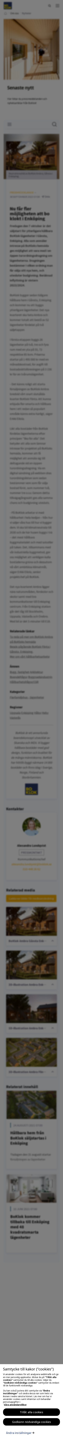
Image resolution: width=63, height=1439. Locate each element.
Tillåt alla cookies (31, 1412)
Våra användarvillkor (15, 1404)
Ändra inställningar (18, 1433)
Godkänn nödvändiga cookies (31, 1422)
